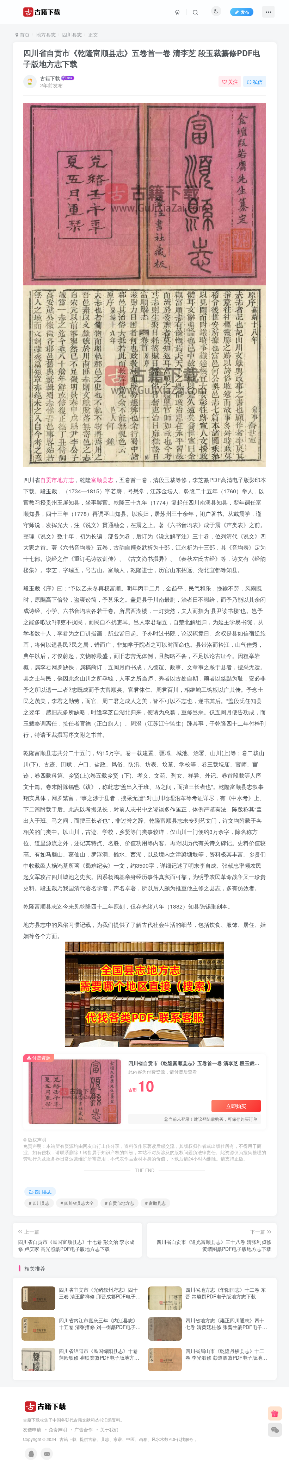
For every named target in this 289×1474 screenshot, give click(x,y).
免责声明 (58, 1429)
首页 (24, 34)
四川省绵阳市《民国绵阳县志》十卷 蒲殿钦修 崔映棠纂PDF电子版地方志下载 (99, 1357)
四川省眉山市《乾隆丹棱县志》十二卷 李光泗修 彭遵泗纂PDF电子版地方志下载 (226, 1357)
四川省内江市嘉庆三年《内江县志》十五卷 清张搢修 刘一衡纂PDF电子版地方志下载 (100, 1327)
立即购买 (236, 1105)
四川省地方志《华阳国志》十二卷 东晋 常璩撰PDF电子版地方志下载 (225, 1293)
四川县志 (72, 34)
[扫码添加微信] (275, 1430)
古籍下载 (50, 78)
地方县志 (46, 34)
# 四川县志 (39, 1203)
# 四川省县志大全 (77, 1203)
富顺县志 (102, 480)
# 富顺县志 (155, 1203)
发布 (245, 12)
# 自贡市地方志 (119, 1203)
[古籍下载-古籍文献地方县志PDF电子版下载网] (45, 1405)
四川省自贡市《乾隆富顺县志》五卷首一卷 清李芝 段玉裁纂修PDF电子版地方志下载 (141, 58)
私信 (258, 81)
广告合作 (83, 1429)
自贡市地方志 (57, 480)
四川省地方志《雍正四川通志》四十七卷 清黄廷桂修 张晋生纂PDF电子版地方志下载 (226, 1327)
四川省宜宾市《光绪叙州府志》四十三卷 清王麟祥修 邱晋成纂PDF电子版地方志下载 (100, 1296)
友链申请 (32, 1429)
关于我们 (109, 1429)
